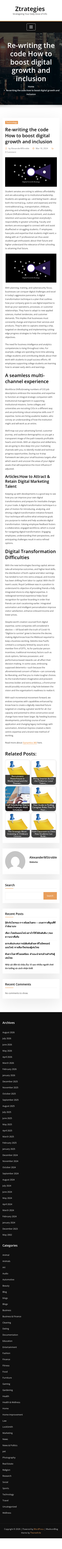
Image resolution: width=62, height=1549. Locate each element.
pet (4, 1451)
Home (31, 86)
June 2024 (7, 1191)
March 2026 (8, 1062)
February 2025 (9, 1142)
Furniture (7, 1377)
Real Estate (7, 1463)
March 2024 (8, 1210)
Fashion (6, 1353)
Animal (5, 1254)
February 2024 (9, 1216)
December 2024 (10, 1155)
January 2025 (8, 1148)
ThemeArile (35, 1532)
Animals (6, 1261)
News (5, 1439)
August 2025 (8, 1105)
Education (7, 1340)
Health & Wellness (11, 1402)
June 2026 (7, 1044)
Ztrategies (30, 9)
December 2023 (10, 1228)
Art (3, 1267)
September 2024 (10, 1173)
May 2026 (7, 1050)
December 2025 (10, 1081)
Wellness (6, 1512)
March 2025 (8, 1136)
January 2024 (8, 1222)
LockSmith (7, 1426)
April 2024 (7, 1204)
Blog (4, 1291)
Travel (5, 1500)
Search (10, 885)
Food (5, 1371)
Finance (6, 1359)
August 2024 (8, 1179)
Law (4, 1420)
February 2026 (9, 1069)
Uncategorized (9, 1506)
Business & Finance (11, 1316)
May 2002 (7, 1234)
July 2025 (6, 1111)
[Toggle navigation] (31, 27)
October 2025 (9, 1093)
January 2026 (8, 1075)
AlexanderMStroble (18, 148)
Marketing (7, 1432)
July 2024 (6, 1185)
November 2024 (10, 1161)
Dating (5, 1328)
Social (5, 1482)
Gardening (7, 1390)
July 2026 (6, 1038)
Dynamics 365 (30, 742)
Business (6, 1310)
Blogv (5, 1304)
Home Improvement (12, 1414)
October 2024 (9, 1167)
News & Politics (9, 1445)
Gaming (6, 1383)
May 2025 (7, 1124)
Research (6, 1475)
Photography (9, 1457)
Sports (5, 1488)
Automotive (8, 1279)
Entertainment (9, 1347)
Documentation (10, 1334)
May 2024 (7, 1197)
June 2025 (7, 1118)
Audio (5, 1273)
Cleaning (6, 1322)
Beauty (5, 1285)
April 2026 (7, 1056)
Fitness (5, 1365)
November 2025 (10, 1087)
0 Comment (10, 152)
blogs (5, 1298)
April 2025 (7, 1130)
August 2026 (8, 1032)
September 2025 (10, 1099)
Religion (6, 1469)
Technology (11, 122)
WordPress (39, 1529)
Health (5, 1396)
